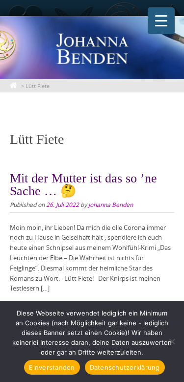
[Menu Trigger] (161, 20)
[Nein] (172, 341)
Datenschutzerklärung (125, 367)
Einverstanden (52, 367)
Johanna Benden (110, 204)
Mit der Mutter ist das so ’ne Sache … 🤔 (83, 184)
